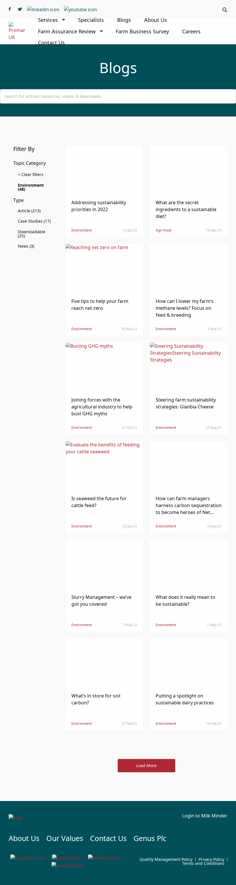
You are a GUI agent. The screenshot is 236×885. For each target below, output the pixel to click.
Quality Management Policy (166, 859)
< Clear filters (30, 174)
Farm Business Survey (142, 31)
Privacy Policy (211, 859)
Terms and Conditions (203, 863)
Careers (191, 31)
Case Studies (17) (34, 221)
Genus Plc (150, 838)
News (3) (26, 246)
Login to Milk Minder (204, 816)
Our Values (64, 838)
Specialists (91, 19)
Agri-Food (163, 230)
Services (48, 19)
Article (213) (29, 210)
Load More (146, 765)
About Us (155, 19)
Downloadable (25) (31, 233)
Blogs (124, 19)
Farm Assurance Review (67, 31)
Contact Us (51, 42)
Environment (81, 230)
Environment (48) (31, 187)
